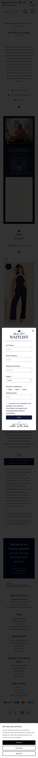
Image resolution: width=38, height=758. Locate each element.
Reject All (19, 753)
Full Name (10, 345)
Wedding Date (11, 393)
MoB (10, 389)
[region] (19, 740)
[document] (19, 379)
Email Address (11, 356)
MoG (17, 389)
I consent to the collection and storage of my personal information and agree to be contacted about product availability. (18, 408)
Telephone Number (13, 366)
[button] (33, 331)
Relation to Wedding (14, 387)
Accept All (19, 742)
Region (9, 376)
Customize (19, 748)
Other (24, 389)
